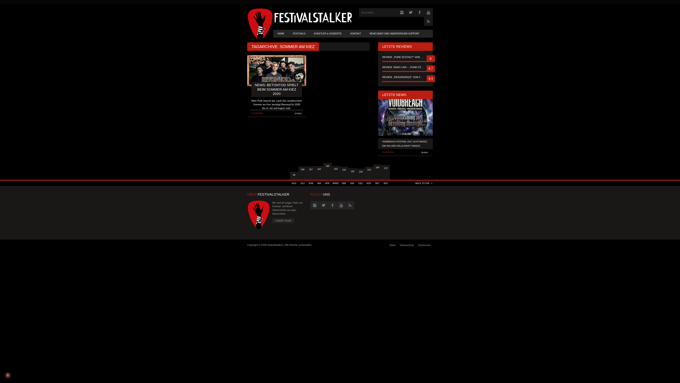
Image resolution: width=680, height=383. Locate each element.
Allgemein (257, 113)
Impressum (424, 245)
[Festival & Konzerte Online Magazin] (313, 17)
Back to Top (422, 183)
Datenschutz (407, 245)
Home (280, 33)
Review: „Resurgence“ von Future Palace (405, 77)
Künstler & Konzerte (328, 33)
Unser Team (283, 221)
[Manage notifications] (8, 375)
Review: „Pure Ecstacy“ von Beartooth (405, 57)
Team (392, 245)
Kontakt (355, 33)
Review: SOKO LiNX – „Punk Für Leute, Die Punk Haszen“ (405, 67)
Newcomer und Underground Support (394, 33)
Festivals (299, 33)
